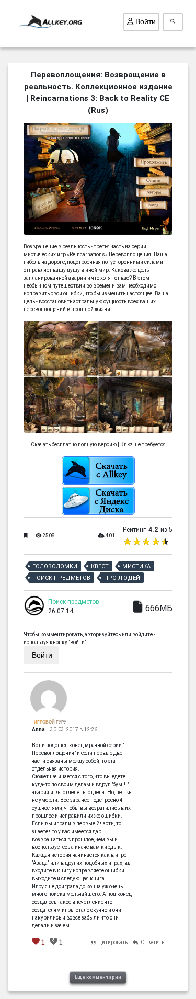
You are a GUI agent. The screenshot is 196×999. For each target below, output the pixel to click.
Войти (144, 21)
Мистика (136, 566)
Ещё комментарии (98, 977)
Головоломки (54, 566)
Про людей (122, 578)
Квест (100, 566)
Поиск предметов (61, 578)
